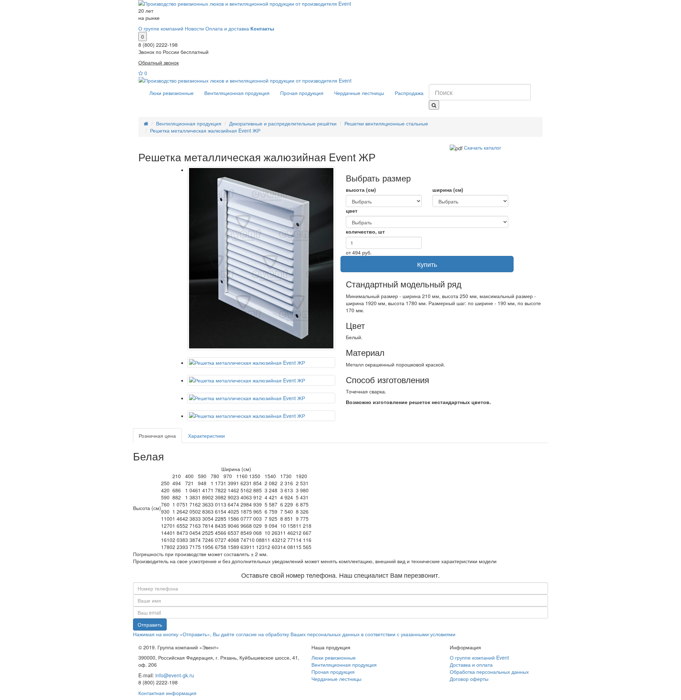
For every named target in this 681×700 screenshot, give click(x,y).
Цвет (352, 210)
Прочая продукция (301, 92)
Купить (427, 264)
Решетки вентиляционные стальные (386, 123)
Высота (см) (361, 189)
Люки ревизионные (171, 92)
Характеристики (206, 435)
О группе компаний (160, 28)
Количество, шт (365, 231)
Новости (194, 28)
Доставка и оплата (471, 664)
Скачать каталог (482, 147)
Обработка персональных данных (489, 671)
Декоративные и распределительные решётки (283, 123)
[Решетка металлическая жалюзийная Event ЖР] (261, 258)
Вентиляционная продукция (237, 92)
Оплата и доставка (227, 28)
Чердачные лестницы (359, 92)
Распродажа (409, 92)
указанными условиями (428, 634)
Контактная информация (167, 692)
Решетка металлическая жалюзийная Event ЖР (205, 130)
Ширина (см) (447, 189)
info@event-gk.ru (174, 675)
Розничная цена (157, 435)
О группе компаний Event (479, 657)
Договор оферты (469, 678)
